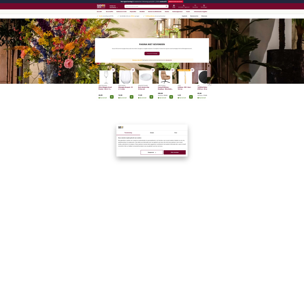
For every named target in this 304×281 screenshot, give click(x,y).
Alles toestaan (175, 152)
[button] (175, 1)
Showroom (204, 16)
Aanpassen (151, 152)
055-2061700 (169, 60)
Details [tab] (152, 132)
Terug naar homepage (152, 53)
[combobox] (146, 6)
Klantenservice (194, 16)
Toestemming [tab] (128, 132)
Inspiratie (184, 16)
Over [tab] (175, 132)
